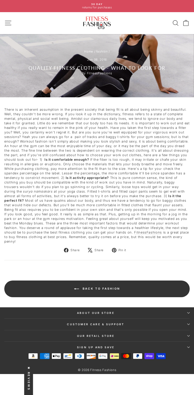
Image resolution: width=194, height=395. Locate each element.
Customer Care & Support (95, 324)
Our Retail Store (95, 335)
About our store (95, 312)
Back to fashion (100, 288)
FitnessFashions (148, 232)
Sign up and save (95, 347)
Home (88, 51)
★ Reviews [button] (29, 378)
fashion (102, 51)
